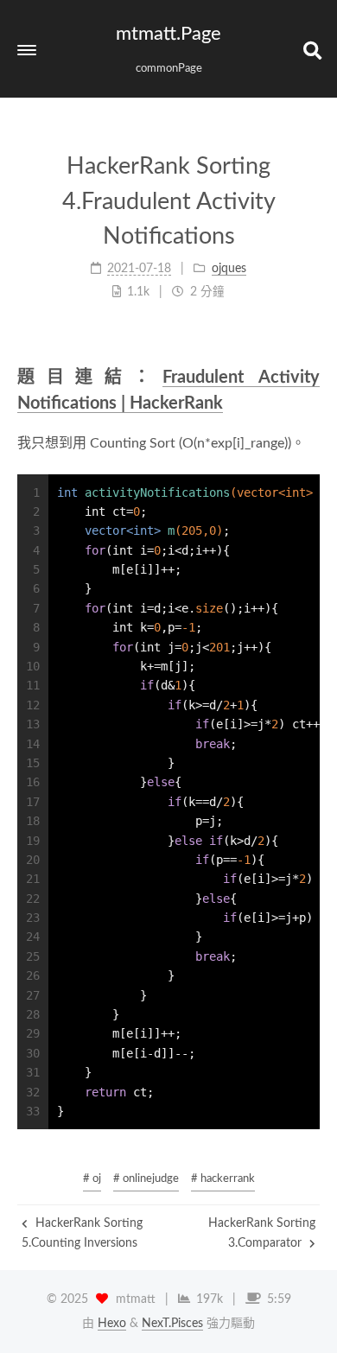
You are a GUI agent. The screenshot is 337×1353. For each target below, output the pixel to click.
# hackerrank (223, 1179)
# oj (92, 1179)
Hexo (112, 1324)
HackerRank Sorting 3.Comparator (261, 1232)
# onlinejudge (146, 1179)
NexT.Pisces (172, 1324)
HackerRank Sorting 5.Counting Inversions (82, 1232)
